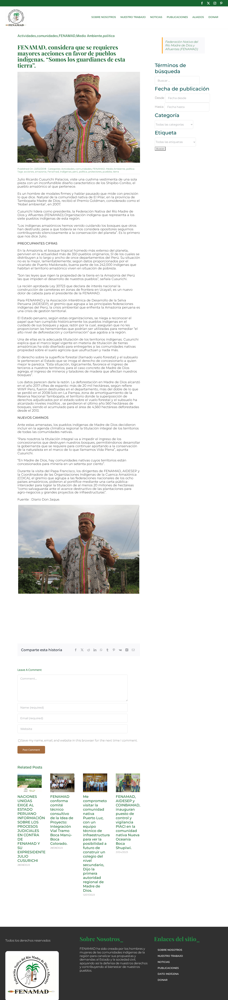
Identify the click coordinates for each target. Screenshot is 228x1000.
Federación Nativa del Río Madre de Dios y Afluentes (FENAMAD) (181, 45)
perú (75, 171)
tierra (116, 171)
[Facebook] (75, 650)
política (109, 36)
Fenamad (53, 171)
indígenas (65, 171)
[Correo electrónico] (133, 650)
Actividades (26, 36)
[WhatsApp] (101, 650)
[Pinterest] (114, 650)
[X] (82, 650)
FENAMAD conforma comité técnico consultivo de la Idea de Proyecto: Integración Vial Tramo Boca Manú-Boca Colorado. (61, 820)
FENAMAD (67, 36)
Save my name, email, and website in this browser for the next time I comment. (79, 740)
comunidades (47, 36)
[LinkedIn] (95, 650)
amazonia (40, 171)
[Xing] (127, 650)
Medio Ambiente (89, 36)
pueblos (107, 171)
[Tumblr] (107, 650)
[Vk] (120, 650)
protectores (95, 171)
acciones (29, 171)
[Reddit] (88, 650)
